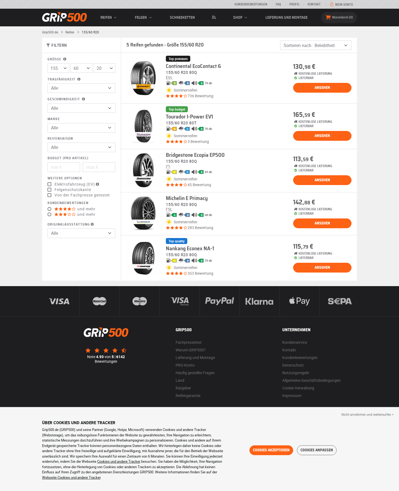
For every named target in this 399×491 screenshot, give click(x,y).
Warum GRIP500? (191, 349)
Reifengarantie (188, 395)
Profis (294, 4)
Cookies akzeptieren (271, 450)
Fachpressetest (189, 342)
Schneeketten (182, 18)
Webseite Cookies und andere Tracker (71, 477)
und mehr (86, 209)
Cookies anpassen (316, 450)
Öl (214, 18)
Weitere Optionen (64, 178)
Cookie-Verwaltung (298, 387)
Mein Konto (343, 4)
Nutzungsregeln (295, 372)
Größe (54, 59)
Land (180, 380)
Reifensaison (60, 138)
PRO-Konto (185, 365)
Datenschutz (293, 365)
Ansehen (322, 88)
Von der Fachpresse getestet (82, 195)
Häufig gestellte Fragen (195, 372)
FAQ (278, 4)
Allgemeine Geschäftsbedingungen (311, 380)
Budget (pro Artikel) (67, 158)
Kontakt (314, 4)
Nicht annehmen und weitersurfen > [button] (367, 414)
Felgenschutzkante (73, 190)
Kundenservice (294, 342)
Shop (238, 18)
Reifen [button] (106, 18)
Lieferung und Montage (286, 18)
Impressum (291, 395)
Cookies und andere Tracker (118, 461)
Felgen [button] (141, 18)
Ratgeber (183, 387)
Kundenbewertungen (251, 4)
